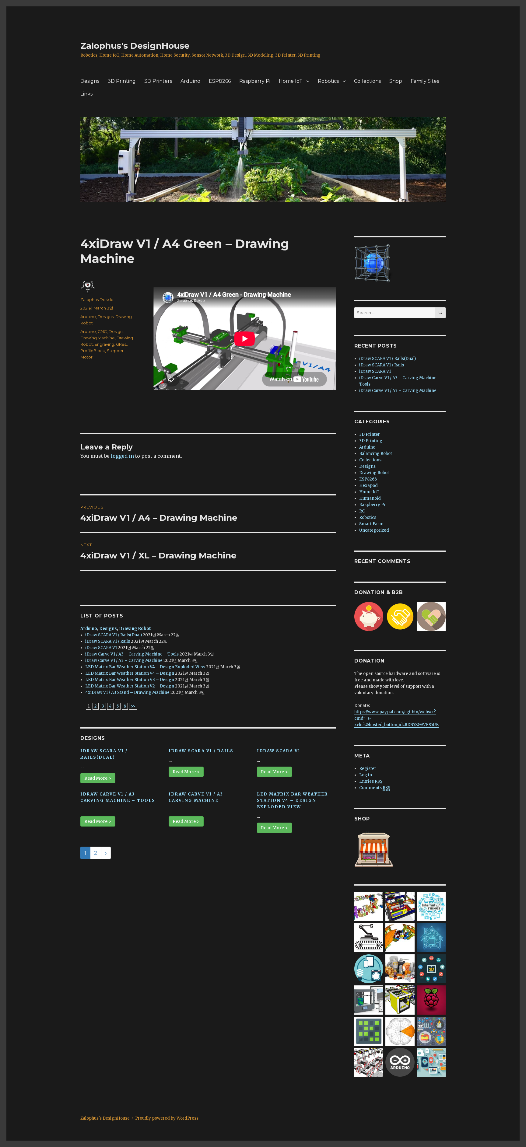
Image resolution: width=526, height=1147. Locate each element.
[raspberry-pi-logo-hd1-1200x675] (431, 999)
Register (367, 768)
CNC (102, 331)
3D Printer (369, 434)
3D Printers (158, 81)
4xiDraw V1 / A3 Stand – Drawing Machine (127, 692)
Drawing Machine (97, 337)
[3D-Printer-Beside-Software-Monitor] (368, 999)
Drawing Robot (135, 628)
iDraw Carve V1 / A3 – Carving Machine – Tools (132, 654)
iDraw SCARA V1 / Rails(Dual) (113, 635)
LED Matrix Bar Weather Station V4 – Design (129, 673)
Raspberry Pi (254, 81)
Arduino (190, 81)
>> (133, 706)
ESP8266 (220, 81)
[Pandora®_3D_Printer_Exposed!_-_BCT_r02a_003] (399, 999)
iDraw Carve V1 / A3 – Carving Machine (124, 660)
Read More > (97, 778)
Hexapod (368, 485)
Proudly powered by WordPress (166, 1118)
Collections (367, 81)
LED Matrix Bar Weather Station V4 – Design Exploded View (145, 667)
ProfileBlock (92, 350)
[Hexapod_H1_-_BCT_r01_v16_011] (399, 937)
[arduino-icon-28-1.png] (399, 1062)
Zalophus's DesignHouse (135, 45)
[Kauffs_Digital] (431, 1062)
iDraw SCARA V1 (101, 647)
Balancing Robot (375, 453)
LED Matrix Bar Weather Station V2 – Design (129, 686)
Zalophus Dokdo (97, 299)
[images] (368, 937)
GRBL (121, 344)
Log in (365, 775)
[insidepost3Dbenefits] (431, 968)
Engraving (104, 344)
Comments (374, 787)
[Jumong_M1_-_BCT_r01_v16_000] (368, 906)
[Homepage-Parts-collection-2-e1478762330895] (399, 968)
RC (362, 511)
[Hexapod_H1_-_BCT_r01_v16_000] (399, 1030)
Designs (89, 81)
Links (86, 94)
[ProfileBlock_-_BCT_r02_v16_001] (368, 1062)
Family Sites (425, 81)
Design (116, 331)
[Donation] (368, 616)
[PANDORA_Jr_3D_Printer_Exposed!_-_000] (399, 906)
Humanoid (370, 498)
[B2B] (399, 616)
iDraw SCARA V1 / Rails (107, 641)
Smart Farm (371, 523)
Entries (370, 781)
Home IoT (291, 81)
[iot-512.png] (368, 968)
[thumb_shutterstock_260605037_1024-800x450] (431, 937)
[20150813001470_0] (431, 906)
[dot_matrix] (368, 1030)
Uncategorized (374, 530)
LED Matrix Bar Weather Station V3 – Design (129, 679)
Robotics (328, 81)
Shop (395, 81)
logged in (122, 456)
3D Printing (122, 81)
